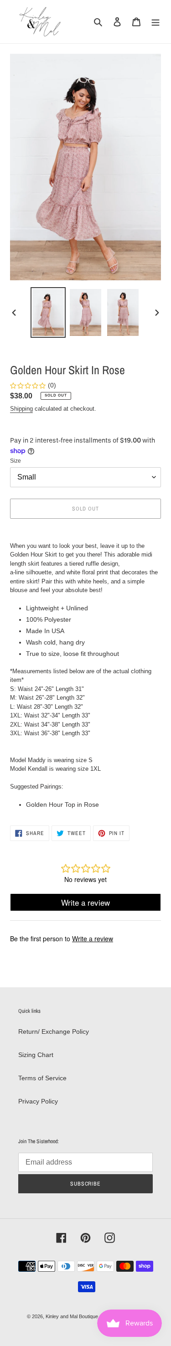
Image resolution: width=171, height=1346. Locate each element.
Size (15, 461)
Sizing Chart (35, 1054)
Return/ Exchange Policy (53, 1031)
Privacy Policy (38, 1101)
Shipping (21, 408)
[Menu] (155, 21)
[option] (48, 312)
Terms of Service (42, 1078)
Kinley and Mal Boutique (72, 1316)
